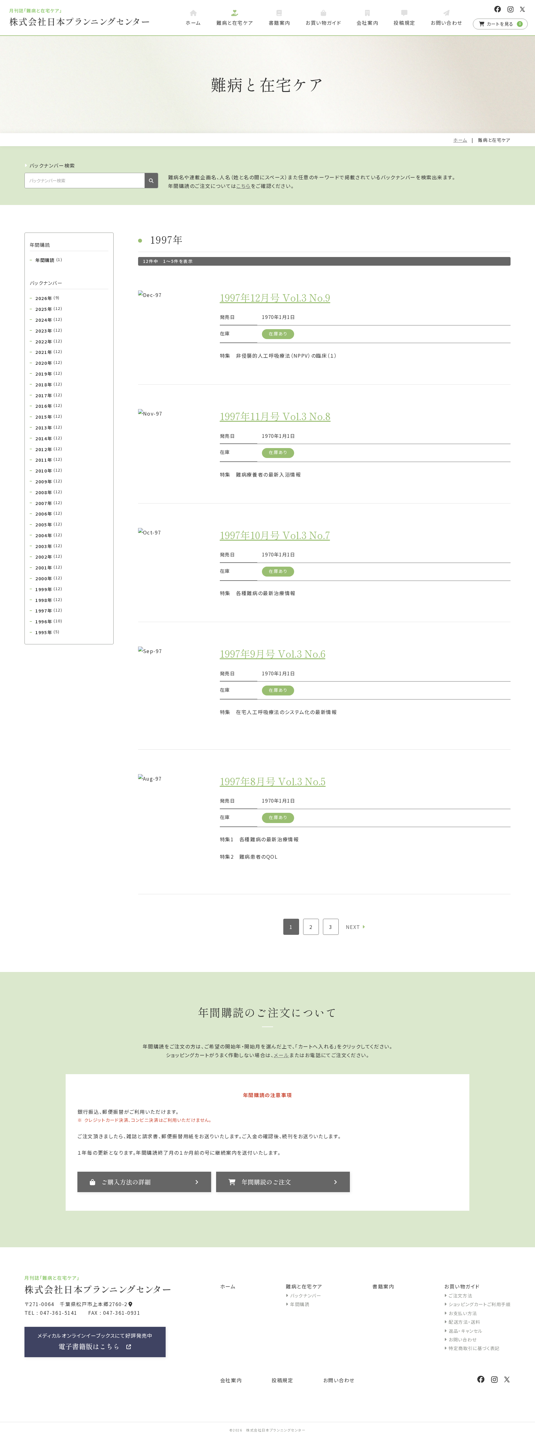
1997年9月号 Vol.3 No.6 (272, 653)
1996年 (48, 621)
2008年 (48, 492)
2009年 (48, 481)
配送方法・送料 (464, 1321)
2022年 (48, 341)
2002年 (48, 556)
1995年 (47, 632)
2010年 (48, 470)
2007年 (48, 502)
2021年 (48, 351)
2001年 (48, 567)
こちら (243, 186)
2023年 (48, 330)
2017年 (48, 395)
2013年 (48, 427)
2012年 (48, 449)
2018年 (48, 384)
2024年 (48, 319)
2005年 (48, 524)
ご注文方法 (460, 1295)
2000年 (48, 578)
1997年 (48, 610)
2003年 (48, 546)
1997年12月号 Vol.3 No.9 (275, 297)
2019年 (48, 373)
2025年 (48, 308)
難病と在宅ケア (304, 1286)
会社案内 (231, 1380)
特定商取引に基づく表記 (474, 1348)
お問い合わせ (463, 1339)
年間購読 (48, 259)
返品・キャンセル (466, 1330)
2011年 (48, 459)
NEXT (353, 926)
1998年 (48, 599)
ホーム (460, 140)
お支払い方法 (463, 1313)
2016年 (48, 405)
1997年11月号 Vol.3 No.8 (275, 416)
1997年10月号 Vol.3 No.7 (275, 535)
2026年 (47, 297)
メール (281, 1055)
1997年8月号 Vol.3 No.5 (273, 781)
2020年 (48, 362)
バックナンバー (305, 1295)
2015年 (48, 416)
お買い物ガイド (462, 1286)
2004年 (48, 535)
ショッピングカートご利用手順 (480, 1304)
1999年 (48, 589)
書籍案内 (383, 1286)
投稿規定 (282, 1380)
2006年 (48, 513)
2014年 (48, 438)
